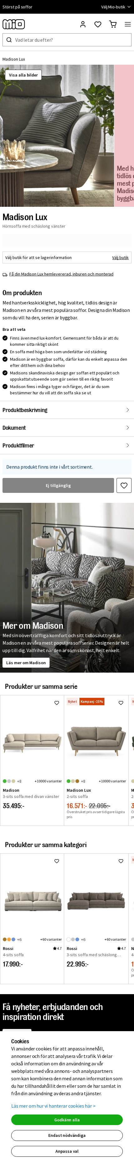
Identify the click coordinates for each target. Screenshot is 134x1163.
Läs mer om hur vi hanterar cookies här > (53, 1106)
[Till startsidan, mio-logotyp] (13, 24)
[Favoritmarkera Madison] (57, 703)
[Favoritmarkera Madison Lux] (124, 485)
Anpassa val (67, 1151)
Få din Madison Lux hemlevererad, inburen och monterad (61, 274)
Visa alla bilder (23, 75)
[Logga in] (83, 24)
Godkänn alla (66, 1120)
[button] (57, 136)
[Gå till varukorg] (113, 24)
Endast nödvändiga (66, 1135)
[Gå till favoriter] (98, 24)
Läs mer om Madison (26, 662)
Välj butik (120, 257)
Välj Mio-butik (113, 7)
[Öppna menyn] (128, 24)
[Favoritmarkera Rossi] (57, 861)
